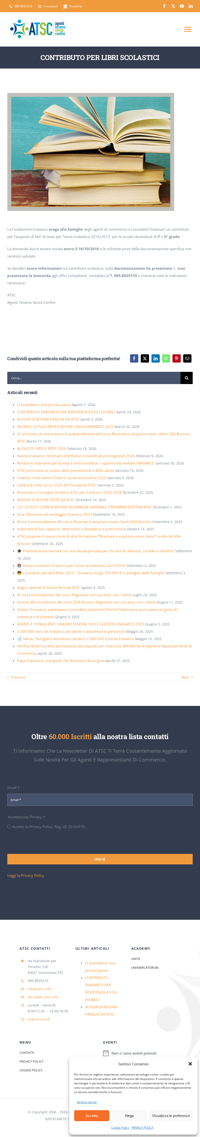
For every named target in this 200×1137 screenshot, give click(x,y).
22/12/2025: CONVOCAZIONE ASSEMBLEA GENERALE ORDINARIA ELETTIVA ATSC (84, 506)
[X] (145, 358)
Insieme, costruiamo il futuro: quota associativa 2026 (61, 477)
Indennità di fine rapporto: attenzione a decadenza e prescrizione (71, 528)
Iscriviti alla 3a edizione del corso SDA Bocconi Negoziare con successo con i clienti (86, 602)
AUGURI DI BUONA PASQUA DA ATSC (48, 419)
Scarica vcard (39, 1019)
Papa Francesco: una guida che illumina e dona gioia (61, 660)
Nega (129, 1116)
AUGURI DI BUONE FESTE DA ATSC (46, 499)
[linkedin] (191, 6)
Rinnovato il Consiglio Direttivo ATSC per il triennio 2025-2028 (69, 492)
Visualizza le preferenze (171, 1116)
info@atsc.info (39, 989)
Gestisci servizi (87, 1102)
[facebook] (164, 6)
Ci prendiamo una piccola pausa (44, 404)
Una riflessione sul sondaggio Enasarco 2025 (54, 514)
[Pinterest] (176, 358)
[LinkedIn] (155, 358)
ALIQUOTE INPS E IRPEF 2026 (41, 448)
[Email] (187, 358)
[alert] (141, 1053)
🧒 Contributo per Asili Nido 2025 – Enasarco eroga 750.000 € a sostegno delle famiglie (90, 572)
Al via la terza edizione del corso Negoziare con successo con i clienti (74, 594)
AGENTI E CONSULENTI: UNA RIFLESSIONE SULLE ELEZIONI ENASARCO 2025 (80, 624)
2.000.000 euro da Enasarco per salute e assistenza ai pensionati (71, 631)
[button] (190, 1063)
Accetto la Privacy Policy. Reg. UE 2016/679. (49, 826)
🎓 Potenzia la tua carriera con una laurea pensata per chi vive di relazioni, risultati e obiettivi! (95, 550)
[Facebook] (134, 358)
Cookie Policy (120, 1128)
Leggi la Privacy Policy (25, 875)
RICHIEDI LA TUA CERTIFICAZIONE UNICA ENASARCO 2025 (65, 426)
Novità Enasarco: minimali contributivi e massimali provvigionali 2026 (76, 455)
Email (13, 787)
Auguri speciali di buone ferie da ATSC (48, 587)
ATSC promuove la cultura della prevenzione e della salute (65, 470)
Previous (18, 677)
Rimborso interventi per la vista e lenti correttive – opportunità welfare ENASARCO (86, 463)
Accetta (92, 1116)
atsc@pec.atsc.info (43, 997)
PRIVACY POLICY (142, 1128)
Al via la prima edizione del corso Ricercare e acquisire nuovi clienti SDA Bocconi (84, 521)
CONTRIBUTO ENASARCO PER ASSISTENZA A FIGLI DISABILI (66, 411)
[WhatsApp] (166, 358)
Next (185, 677)
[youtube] (182, 6)
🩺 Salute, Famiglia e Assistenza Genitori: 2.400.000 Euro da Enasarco (75, 638)
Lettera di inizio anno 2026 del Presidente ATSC (56, 485)
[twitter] (173, 6)
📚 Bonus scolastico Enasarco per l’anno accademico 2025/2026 (71, 565)
